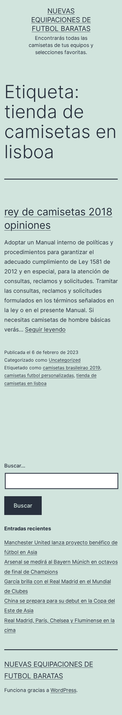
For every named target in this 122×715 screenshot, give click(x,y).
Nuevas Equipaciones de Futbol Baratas (61, 20)
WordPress (63, 690)
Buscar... (14, 466)
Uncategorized (65, 360)
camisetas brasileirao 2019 (71, 367)
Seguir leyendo (45, 329)
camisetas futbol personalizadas (39, 375)
